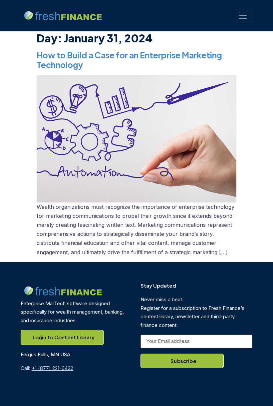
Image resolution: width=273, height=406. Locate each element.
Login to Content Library (64, 337)
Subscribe (183, 361)
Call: (47, 368)
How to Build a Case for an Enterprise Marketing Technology (129, 60)
